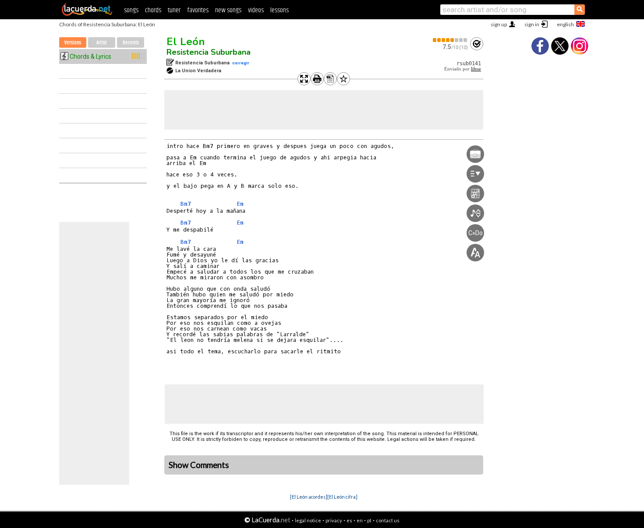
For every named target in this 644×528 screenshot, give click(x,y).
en (360, 520)
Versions (72, 43)
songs (131, 10)
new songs (228, 10)
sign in (531, 24)
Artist (101, 43)
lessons (279, 10)
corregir (240, 62)
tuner (174, 10)
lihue (476, 69)
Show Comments (199, 465)
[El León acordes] (308, 497)
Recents (131, 43)
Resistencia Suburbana (208, 52)
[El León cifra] (342, 497)
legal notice (308, 520)
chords (153, 10)
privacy (334, 520)
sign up (499, 24)
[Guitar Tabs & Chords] (87, 14)
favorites (198, 10)
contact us (388, 520)
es (349, 520)
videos (256, 10)
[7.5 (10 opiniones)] (450, 40)
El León (185, 42)
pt (369, 520)
